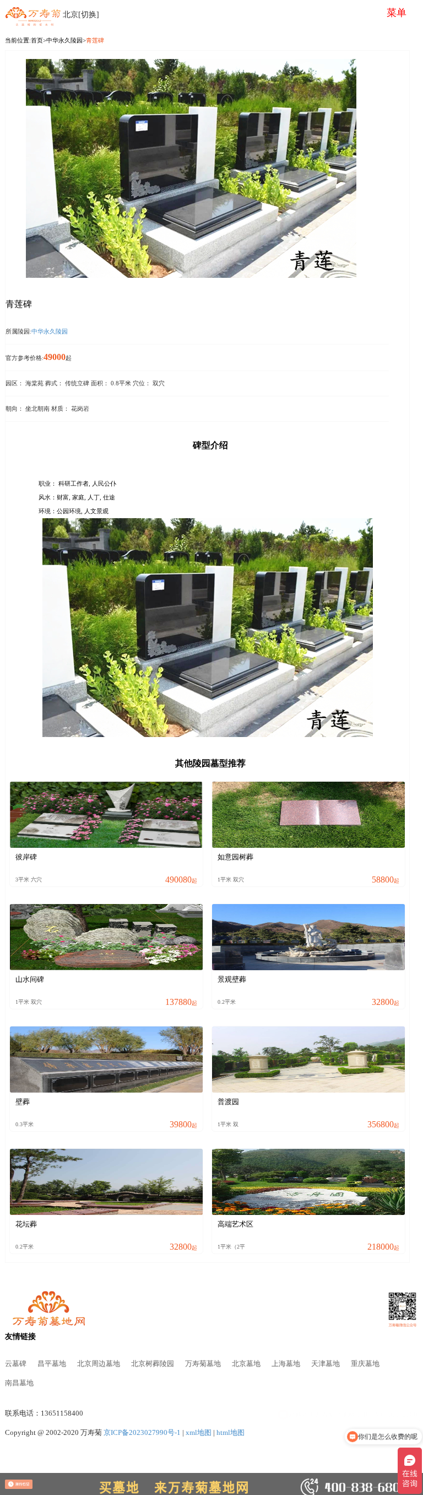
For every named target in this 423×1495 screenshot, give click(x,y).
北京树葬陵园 (152, 1364)
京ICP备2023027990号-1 (142, 1433)
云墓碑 (15, 1364)
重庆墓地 (365, 1364)
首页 (37, 40)
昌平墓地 (51, 1364)
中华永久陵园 (64, 40)
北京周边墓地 (98, 1364)
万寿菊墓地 (203, 1364)
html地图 (230, 1433)
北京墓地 (246, 1364)
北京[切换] (81, 14)
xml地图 (199, 1433)
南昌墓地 (19, 1383)
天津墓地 (325, 1364)
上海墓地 (286, 1364)
